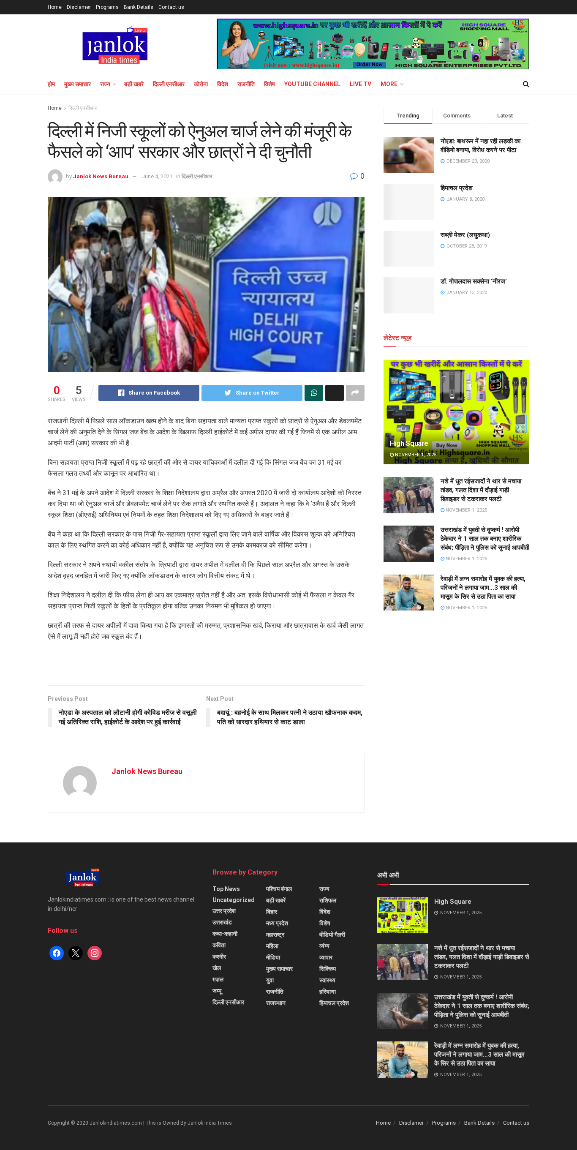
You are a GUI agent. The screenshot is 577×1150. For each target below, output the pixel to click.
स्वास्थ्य (327, 980)
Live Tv (360, 84)
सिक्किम (327, 968)
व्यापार (325, 957)
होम (51, 84)
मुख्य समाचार (77, 84)
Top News (226, 889)
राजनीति (246, 84)
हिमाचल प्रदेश (457, 188)
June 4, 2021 (157, 176)
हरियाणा (327, 991)
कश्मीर (219, 956)
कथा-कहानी (224, 933)
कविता (219, 945)
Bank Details (138, 7)
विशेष (269, 84)
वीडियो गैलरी (332, 934)
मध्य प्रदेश (277, 923)
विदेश (222, 84)
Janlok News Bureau (100, 176)
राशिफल (327, 900)
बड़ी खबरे (134, 84)
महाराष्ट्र (275, 934)
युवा (270, 980)
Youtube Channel (312, 84)
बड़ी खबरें (276, 900)
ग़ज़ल (217, 979)
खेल (216, 968)
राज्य (105, 84)
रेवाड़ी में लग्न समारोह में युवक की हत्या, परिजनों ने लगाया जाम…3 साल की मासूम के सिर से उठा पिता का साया (483, 587)
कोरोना (201, 84)
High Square (409, 443)
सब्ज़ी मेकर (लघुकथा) (465, 235)
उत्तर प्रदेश (224, 910)
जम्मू (216, 990)
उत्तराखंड (222, 922)
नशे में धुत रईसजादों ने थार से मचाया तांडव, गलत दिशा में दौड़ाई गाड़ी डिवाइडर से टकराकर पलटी (481, 490)
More (389, 84)
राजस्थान (276, 1003)
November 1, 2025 (415, 455)
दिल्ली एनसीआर (169, 84)
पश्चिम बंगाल (279, 889)
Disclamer (79, 7)
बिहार (271, 911)
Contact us (171, 7)
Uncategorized (233, 900)
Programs (107, 7)
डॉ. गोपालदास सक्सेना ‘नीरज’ (474, 281)
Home (55, 7)
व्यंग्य (324, 946)
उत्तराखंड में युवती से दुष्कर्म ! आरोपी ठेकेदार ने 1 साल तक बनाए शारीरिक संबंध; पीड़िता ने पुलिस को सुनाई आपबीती (485, 538)
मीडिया (273, 957)
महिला (272, 946)
